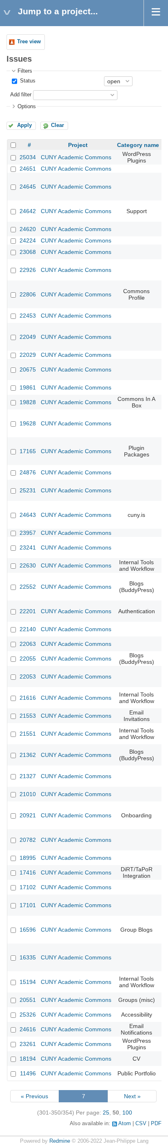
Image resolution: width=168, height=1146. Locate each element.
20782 (28, 840)
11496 (28, 1073)
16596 (28, 929)
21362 (28, 755)
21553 (28, 715)
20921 (28, 815)
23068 (28, 252)
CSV (140, 1123)
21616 (28, 697)
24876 (28, 472)
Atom (124, 1123)
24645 (28, 186)
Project (78, 145)
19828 (28, 402)
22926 (28, 270)
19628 (28, 423)
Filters (25, 71)
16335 (28, 957)
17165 (28, 451)
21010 (28, 794)
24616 (28, 1029)
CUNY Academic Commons (76, 157)
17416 (28, 872)
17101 (28, 905)
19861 (28, 387)
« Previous (34, 1096)
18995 (28, 857)
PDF (156, 1123)
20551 (28, 1000)
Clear (57, 125)
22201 (28, 611)
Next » (132, 1096)
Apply (24, 125)
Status (26, 81)
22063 (28, 644)
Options (27, 106)
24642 (28, 211)
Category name (138, 145)
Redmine (59, 1141)
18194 (28, 1058)
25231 (28, 490)
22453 (28, 315)
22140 (28, 629)
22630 (28, 565)
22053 (28, 676)
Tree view (29, 42)
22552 (28, 586)
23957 (28, 533)
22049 (28, 337)
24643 (28, 515)
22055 (28, 658)
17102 (28, 887)
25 (106, 1112)
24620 (28, 229)
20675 (28, 369)
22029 (28, 355)
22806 (28, 294)
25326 (28, 1014)
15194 (28, 982)
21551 (28, 733)
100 (127, 1112)
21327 (28, 776)
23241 (28, 547)
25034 (28, 157)
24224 (28, 240)
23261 (28, 1044)
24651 (28, 168)
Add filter (20, 95)
